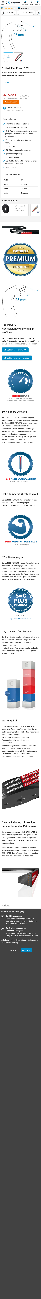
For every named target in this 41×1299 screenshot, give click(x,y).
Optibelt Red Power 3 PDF (17, 350)
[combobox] (15, 82)
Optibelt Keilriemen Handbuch (18, 358)
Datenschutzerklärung (9, 943)
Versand (15, 98)
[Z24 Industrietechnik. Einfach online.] (13, 3)
